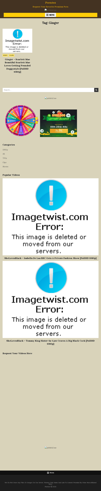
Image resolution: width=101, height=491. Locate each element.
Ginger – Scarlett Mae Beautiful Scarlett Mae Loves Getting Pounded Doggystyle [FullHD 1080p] (17, 65)
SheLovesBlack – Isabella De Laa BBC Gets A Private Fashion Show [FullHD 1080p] (50, 258)
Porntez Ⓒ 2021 (50, 486)
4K (4, 154)
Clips (11, 55)
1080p (5, 55)
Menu (52, 14)
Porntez (50, 2)
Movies (5, 166)
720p (5, 158)
